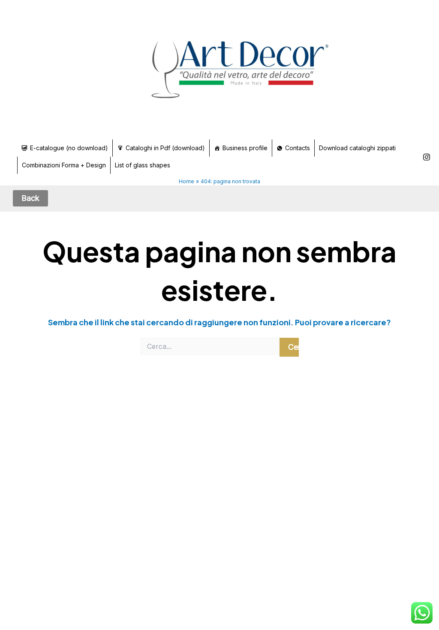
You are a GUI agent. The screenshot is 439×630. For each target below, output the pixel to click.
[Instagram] (426, 157)
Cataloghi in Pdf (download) (165, 147)
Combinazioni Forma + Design (64, 165)
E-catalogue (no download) (69, 147)
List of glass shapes (142, 165)
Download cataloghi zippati (357, 147)
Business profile (245, 147)
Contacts (297, 147)
